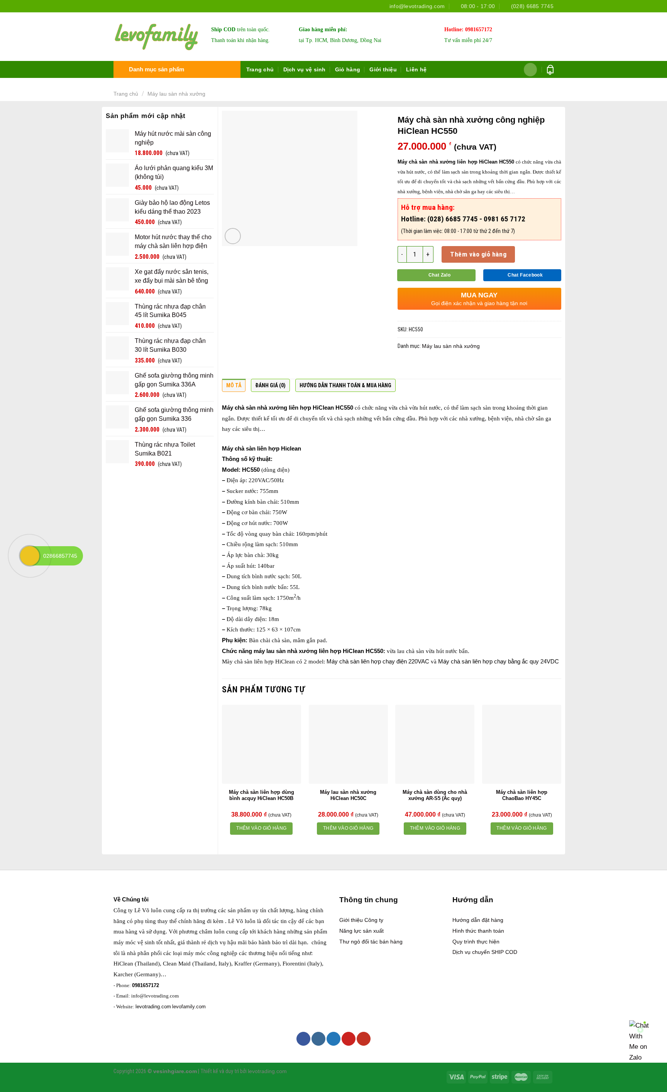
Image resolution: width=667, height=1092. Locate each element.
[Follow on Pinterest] (349, 1039)
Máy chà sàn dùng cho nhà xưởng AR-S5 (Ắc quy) (435, 795)
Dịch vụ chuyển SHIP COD (484, 952)
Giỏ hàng (347, 69)
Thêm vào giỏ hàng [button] (261, 828)
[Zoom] (233, 236)
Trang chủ (260, 69)
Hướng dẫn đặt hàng (477, 920)
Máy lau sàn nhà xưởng (176, 94)
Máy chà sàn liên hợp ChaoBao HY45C (521, 795)
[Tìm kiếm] (530, 69)
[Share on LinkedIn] (465, 366)
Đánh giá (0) (270, 385)
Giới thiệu (383, 69)
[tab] (233, 387)
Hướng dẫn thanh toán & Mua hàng (345, 385)
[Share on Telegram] (495, 366)
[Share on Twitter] (420, 366)
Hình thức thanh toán (478, 931)
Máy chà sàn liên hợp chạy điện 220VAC (378, 661)
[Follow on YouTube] (364, 1039)
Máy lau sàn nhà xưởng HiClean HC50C (348, 795)
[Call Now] (29, 555)
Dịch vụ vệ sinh (304, 69)
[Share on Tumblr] (480, 366)
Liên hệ (416, 69)
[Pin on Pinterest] (450, 366)
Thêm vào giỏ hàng (478, 254)
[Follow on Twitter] (333, 1039)
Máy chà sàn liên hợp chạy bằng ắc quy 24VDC (498, 661)
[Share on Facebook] (405, 366)
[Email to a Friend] (435, 366)
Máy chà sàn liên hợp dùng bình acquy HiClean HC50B (261, 795)
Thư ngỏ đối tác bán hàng (371, 941)
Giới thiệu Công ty (361, 920)
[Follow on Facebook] (303, 1039)
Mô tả (233, 385)
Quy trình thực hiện (475, 941)
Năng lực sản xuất (361, 931)
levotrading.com (153, 1006)
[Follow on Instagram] (318, 1039)
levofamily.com (189, 1006)
